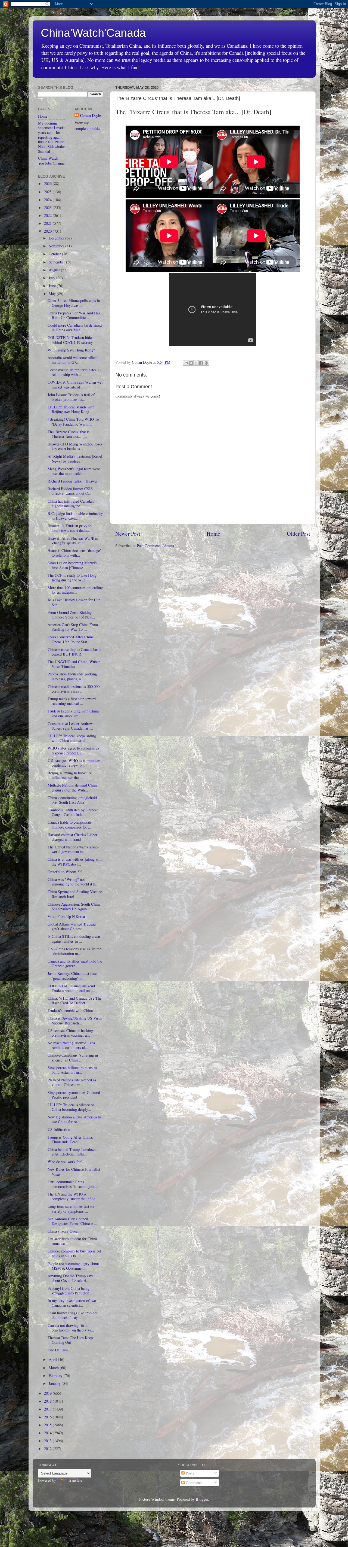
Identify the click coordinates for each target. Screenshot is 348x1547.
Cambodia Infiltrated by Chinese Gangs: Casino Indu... (73, 812)
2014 (48, 1432)
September (57, 262)
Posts (189, 1473)
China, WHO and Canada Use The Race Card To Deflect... (74, 1000)
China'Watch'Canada (93, 32)
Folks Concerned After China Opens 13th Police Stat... (71, 639)
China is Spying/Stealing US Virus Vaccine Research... (75, 1020)
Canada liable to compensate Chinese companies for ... (70, 824)
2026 (48, 183)
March (54, 1367)
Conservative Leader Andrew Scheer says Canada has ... (70, 726)
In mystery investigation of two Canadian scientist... (72, 1303)
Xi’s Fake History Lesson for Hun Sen (74, 602)
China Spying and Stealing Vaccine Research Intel (75, 894)
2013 (48, 1440)
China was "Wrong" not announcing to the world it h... (73, 882)
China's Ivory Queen (63, 1231)
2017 (48, 1409)
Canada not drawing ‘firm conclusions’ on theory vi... (71, 1328)
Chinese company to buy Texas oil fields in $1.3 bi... (74, 1253)
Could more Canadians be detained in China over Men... (75, 327)
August (55, 269)
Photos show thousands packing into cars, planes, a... (72, 676)
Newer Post (127, 533)
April (53, 1359)
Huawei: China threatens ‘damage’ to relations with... (74, 553)
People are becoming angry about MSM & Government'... (73, 1266)
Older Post (298, 533)
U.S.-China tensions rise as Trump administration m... (74, 951)
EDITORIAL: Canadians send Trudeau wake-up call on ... (71, 988)
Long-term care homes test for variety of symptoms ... (71, 1209)
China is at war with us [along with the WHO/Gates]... (75, 861)
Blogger (202, 1499)
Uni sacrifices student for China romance (72, 1241)
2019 (48, 1393)
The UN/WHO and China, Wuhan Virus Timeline (74, 664)
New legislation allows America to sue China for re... (74, 1119)
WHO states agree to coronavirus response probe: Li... (73, 750)
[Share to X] (196, 363)
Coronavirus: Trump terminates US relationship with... (75, 372)
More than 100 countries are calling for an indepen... (75, 590)
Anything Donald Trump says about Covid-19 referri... (71, 1278)
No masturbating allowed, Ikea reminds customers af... (71, 1045)
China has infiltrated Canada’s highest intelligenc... (71, 503)
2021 (48, 223)
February (56, 1375)
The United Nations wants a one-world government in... (73, 849)
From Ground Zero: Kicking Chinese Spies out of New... (71, 615)
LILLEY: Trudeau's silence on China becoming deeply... (71, 1107)
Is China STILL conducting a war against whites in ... (74, 939)
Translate (75, 1480)
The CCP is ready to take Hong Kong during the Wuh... (72, 578)
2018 (48, 1401)
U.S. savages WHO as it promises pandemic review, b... (74, 763)
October (55, 253)
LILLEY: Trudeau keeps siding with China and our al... (72, 738)
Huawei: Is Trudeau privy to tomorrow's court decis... (69, 528)
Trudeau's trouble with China (70, 1010)
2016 (48, 1416)
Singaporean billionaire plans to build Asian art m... (72, 1070)
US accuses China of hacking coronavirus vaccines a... (70, 1033)
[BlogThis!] (191, 363)
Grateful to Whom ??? (65, 871)
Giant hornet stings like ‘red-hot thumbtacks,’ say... (73, 1315)
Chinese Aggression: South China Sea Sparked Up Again (74, 906)
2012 (48, 1448)
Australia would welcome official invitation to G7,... (73, 360)
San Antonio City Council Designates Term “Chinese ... (72, 1221)
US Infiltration (59, 1129)
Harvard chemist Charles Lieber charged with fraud (72, 837)
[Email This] (185, 363)
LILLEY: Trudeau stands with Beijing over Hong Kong (71, 409)
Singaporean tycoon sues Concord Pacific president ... (74, 1095)
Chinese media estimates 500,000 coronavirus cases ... (74, 689)
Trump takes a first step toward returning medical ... (72, 701)
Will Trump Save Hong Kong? (71, 350)
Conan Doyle (90, 115)
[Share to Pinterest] (206, 363)
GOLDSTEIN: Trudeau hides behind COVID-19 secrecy (70, 340)
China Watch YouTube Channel (52, 160)
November (57, 245)
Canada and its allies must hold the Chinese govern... (75, 963)
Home (213, 533)
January (55, 1383)
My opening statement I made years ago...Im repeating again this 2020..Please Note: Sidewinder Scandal (51, 137)
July (52, 277)
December (57, 238)
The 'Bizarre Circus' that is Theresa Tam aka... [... (69, 434)
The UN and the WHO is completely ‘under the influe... (73, 1196)
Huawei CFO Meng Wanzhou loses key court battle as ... (75, 446)
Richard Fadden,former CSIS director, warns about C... (70, 491)
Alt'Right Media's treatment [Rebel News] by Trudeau (75, 458)
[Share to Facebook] (201, 363)
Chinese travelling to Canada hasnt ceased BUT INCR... (74, 652)
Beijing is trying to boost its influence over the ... (69, 775)
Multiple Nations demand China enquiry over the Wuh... (72, 787)
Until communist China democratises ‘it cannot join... (73, 1184)
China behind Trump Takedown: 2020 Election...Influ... (72, 1152)
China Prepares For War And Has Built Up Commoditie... (74, 315)
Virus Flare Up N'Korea (66, 916)
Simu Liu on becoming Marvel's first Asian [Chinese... (73, 565)
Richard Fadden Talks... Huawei (72, 481)
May (53, 293)
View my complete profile (87, 125)
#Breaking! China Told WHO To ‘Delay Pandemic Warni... (73, 421)
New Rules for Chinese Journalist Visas (74, 1171)
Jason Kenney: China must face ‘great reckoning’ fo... (72, 976)
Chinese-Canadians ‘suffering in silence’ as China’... (73, 1057)
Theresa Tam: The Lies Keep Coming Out (70, 1340)
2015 (48, 1424)
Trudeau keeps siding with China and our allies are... (73, 713)
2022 (48, 215)
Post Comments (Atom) (155, 545)
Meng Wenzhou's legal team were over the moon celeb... (74, 471)
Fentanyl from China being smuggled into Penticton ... (71, 1291)
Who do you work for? (65, 1161)
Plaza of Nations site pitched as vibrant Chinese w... (72, 1082)
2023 (48, 207)
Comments (194, 1482)
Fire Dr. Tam (58, 1349)
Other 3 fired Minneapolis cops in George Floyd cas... (74, 303)
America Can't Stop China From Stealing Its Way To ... (73, 627)
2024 (48, 199)
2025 (48, 191)
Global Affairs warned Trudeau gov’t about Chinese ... (72, 926)
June (53, 285)
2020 (48, 231)
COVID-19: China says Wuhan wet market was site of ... (75, 384)
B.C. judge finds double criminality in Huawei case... (75, 516)
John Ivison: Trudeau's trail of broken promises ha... (71, 397)
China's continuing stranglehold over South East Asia (72, 800)
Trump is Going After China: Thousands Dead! (70, 1139)
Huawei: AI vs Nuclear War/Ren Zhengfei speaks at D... (73, 540)
